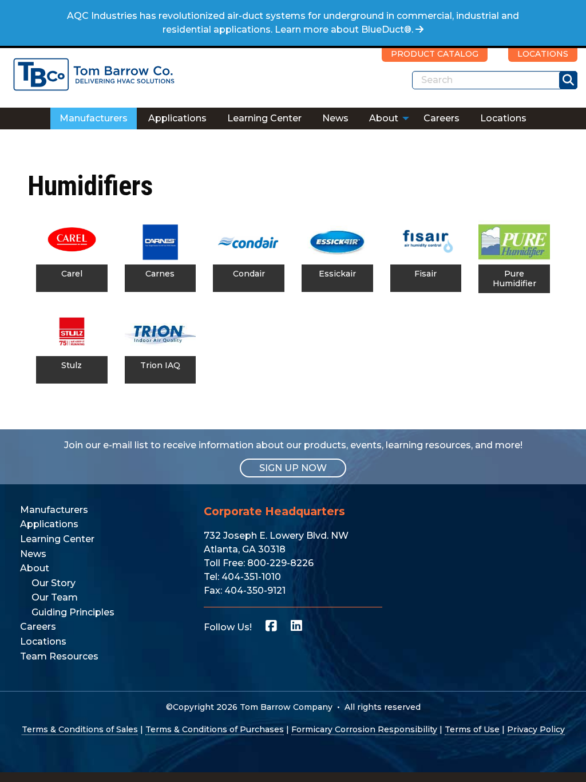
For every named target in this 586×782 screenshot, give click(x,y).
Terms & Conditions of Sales (80, 729)
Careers (441, 118)
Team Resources (59, 656)
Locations (503, 118)
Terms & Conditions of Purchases (214, 729)
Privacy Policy (536, 729)
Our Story (53, 583)
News (335, 118)
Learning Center (264, 118)
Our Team (54, 597)
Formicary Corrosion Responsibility (364, 729)
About (383, 118)
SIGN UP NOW (293, 468)
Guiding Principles (72, 612)
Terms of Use (472, 729)
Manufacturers (94, 118)
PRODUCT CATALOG (434, 54)
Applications (177, 118)
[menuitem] (93, 118)
